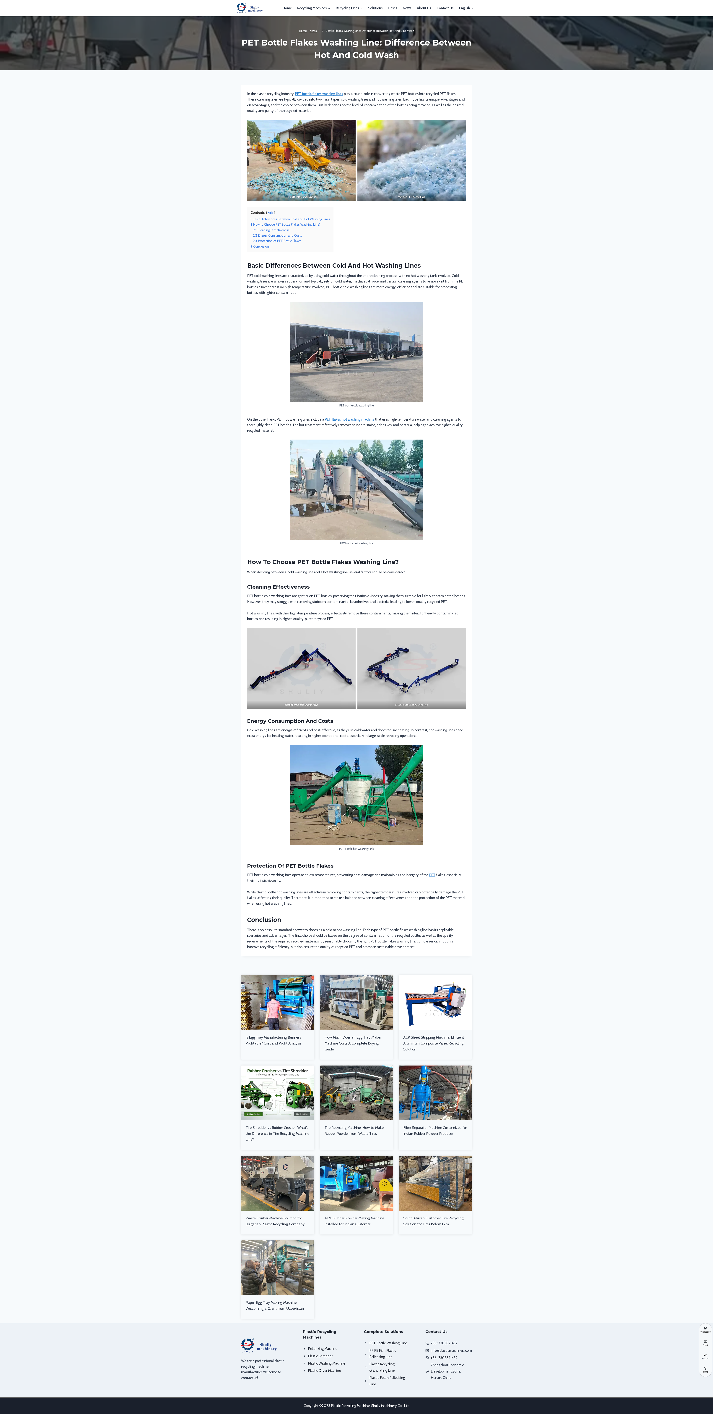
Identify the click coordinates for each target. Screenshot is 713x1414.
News (407, 8)
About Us (424, 8)
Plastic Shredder (320, 1356)
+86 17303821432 (444, 1358)
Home (287, 8)
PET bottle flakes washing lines (319, 94)
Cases (392, 8)
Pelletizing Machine (322, 1349)
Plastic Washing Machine (326, 1363)
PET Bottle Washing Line (388, 1343)
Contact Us (445, 8)
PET (432, 875)
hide (270, 212)
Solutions (375, 8)
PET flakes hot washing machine (349, 419)
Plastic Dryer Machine (324, 1370)
